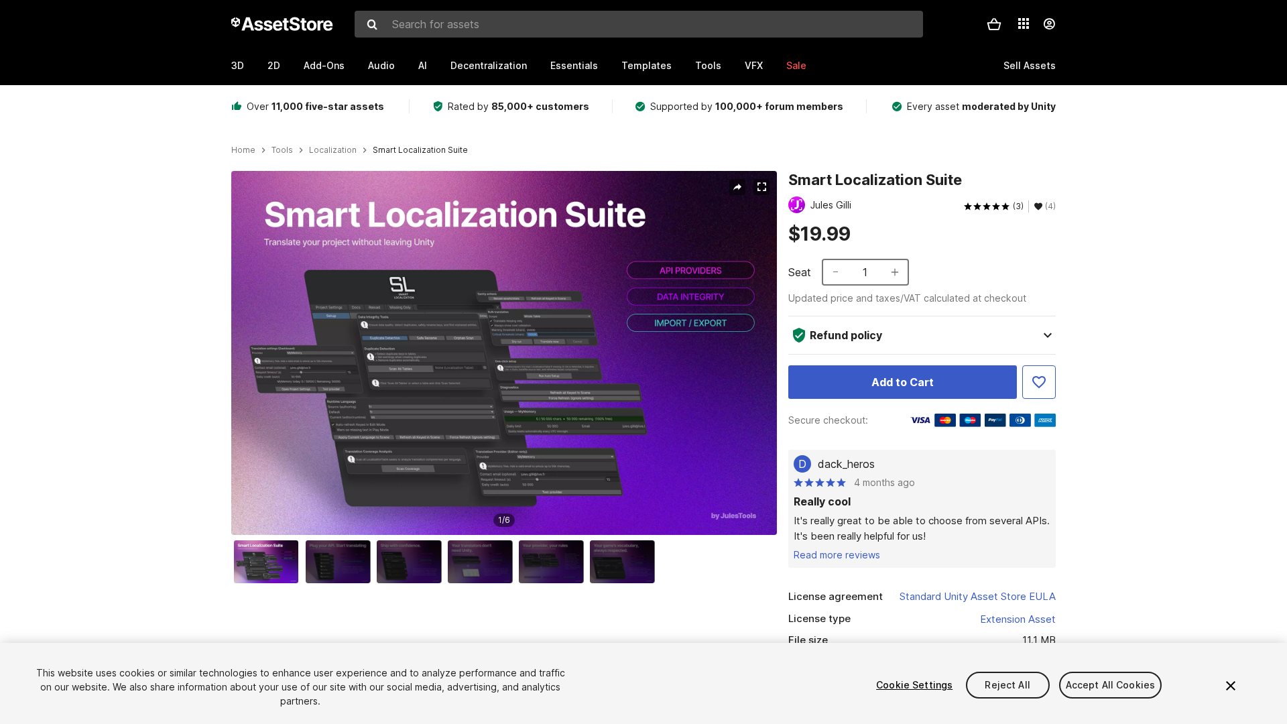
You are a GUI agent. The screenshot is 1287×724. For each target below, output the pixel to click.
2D (273, 65)
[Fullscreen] (761, 187)
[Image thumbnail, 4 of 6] (483, 561)
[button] (994, 24)
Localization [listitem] (333, 150)
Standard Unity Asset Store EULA (978, 596)
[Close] (1231, 686)
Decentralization (488, 65)
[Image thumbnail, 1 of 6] (269, 561)
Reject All (1007, 684)
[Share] (737, 187)
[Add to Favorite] (1039, 382)
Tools (708, 65)
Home (243, 150)
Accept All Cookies (1111, 684)
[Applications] (1024, 23)
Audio (381, 65)
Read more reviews (837, 554)
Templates (646, 65)
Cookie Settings (914, 684)
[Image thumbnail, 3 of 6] (412, 561)
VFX (754, 65)
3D (237, 65)
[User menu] (1049, 24)
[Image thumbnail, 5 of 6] (554, 561)
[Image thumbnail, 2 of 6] (341, 561)
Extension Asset (1018, 619)
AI (422, 65)
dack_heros (846, 464)
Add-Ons (324, 65)
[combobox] (639, 24)
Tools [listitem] (282, 150)
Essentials (574, 65)
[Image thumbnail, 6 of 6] (625, 561)
